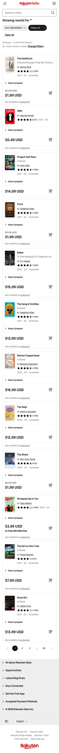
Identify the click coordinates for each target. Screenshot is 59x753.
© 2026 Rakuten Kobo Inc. (19, 709)
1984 (19, 110)
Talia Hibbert (26, 503)
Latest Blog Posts (15, 678)
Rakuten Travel (41, 735)
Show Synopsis (15, 83)
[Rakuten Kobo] (29, 3)
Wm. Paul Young (27, 459)
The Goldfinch (24, 58)
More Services (21, 739)
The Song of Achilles (28, 304)
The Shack (22, 454)
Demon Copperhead (28, 355)
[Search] (52, 12)
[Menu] (4, 3)
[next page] (51, 648)
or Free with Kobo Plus (16, 530)
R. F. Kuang (25, 261)
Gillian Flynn (25, 606)
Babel (20, 252)
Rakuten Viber (36, 731)
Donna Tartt (25, 67)
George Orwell (27, 115)
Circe (20, 204)
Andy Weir (25, 165)
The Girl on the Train (28, 546)
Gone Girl (22, 597)
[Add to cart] (50, 93)
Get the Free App (15, 693)
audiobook (25, 102)
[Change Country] (6, 721)
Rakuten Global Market (21, 735)
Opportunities (13, 670)
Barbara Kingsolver (29, 364)
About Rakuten (38, 739)
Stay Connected (14, 685)
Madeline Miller (27, 208)
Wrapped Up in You (27, 498)
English (20, 721)
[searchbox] (27, 12)
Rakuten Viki (21, 731)
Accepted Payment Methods (21, 701)
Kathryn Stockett (28, 411)
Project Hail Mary (26, 156)
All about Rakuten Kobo (18, 662)
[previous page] (7, 648)
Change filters (36, 46)
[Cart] (54, 3)
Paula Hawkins (26, 554)
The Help (22, 406)
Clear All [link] (9, 34)
